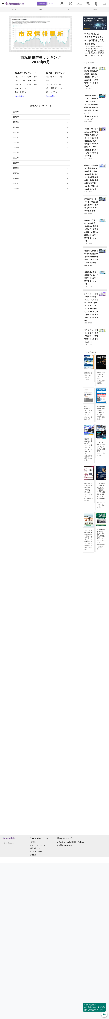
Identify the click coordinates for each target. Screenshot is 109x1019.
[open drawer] (2, 3)
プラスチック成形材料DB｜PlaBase (70, 842)
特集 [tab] (40, 9)
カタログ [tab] (95, 9)
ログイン (52, 3)
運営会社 (33, 855)
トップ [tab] (13, 9)
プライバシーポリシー (38, 845)
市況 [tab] (68, 9)
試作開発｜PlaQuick (64, 845)
